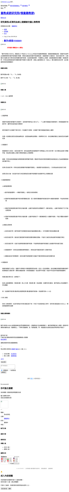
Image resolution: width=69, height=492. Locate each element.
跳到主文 (3, 17)
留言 (17, 349)
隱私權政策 (44, 468)
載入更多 (3, 362)
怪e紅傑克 (4, 339)
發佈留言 (3, 372)
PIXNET (22, 468)
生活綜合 (13, 354)
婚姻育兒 (14, 26)
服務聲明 (50, 468)
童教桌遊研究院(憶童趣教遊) (18, 13)
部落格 (6, 31)
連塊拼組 (13, 356)
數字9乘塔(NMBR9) (13, 41)
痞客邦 (13, 349)
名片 (5, 33)
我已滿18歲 (4, 488)
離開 (10, 488)
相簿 (5, 29)
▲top (2, 359)
